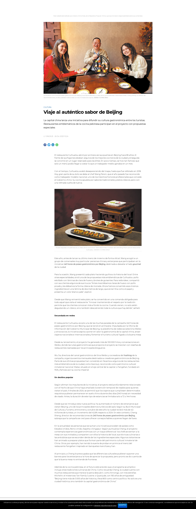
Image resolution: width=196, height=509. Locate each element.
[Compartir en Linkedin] (52, 144)
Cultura (47, 107)
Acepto (122, 505)
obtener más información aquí (105, 505)
